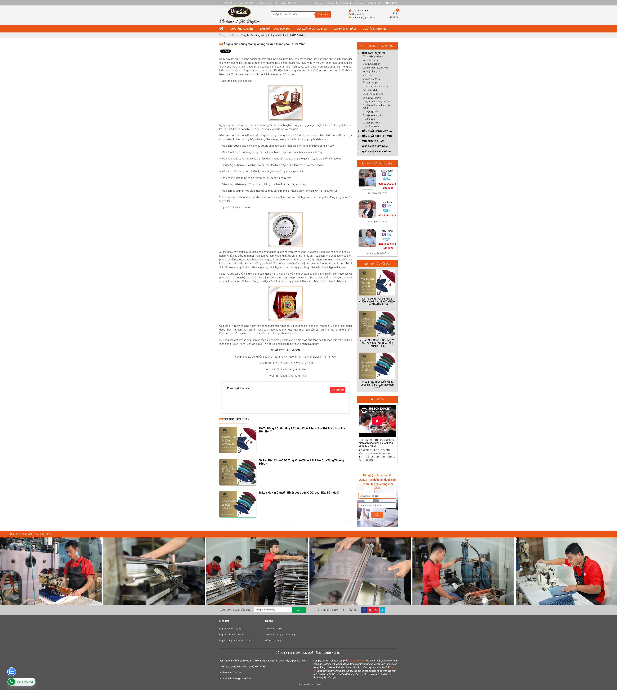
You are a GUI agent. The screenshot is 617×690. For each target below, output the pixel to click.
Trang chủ (317, 2)
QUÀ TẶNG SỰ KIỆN (241, 28)
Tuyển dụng (358, 2)
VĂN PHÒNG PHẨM (345, 28)
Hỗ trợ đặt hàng (273, 640)
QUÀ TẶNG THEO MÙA (375, 28)
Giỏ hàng (393, 16)
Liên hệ (380, 2)
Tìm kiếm (322, 14)
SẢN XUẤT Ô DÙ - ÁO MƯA (311, 28)
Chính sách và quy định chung (280, 634)
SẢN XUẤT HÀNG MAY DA (275, 28)
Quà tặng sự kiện (357, 660)
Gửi (377, 514)
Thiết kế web (301, 684)
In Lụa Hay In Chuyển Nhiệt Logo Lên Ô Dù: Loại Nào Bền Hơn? (299, 492)
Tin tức (370, 2)
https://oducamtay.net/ (231, 628)
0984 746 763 (25, 681)
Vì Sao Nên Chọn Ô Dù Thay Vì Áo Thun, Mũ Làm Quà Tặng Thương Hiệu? (301, 461)
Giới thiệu (330, 2)
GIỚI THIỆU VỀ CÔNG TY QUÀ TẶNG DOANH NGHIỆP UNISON (374, 452)
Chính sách (343, 2)
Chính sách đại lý (273, 628)
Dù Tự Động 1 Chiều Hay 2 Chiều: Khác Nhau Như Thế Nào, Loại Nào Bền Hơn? (302, 429)
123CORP (317, 684)
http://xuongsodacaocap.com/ (234, 640)
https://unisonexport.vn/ (231, 634)
